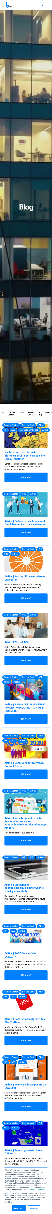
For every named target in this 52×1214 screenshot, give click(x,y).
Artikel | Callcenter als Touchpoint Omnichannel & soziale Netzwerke (24, 523)
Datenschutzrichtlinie (37, 1189)
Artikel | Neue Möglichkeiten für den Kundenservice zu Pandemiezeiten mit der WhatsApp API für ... (25, 823)
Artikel (21, 412)
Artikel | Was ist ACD (16, 642)
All (3, 412)
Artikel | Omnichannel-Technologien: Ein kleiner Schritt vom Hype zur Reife (24, 888)
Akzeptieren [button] (19, 1208)
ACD (13, 430)
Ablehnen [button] (34, 1208)
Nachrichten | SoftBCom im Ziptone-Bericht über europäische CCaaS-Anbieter (24, 455)
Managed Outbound (28, 430)
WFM (41, 425)
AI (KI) (40, 413)
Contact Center (11, 413)
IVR (5, 430)
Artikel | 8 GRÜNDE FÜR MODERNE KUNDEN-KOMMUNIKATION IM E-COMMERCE (24, 707)
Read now (26, 477)
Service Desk (31, 413)
